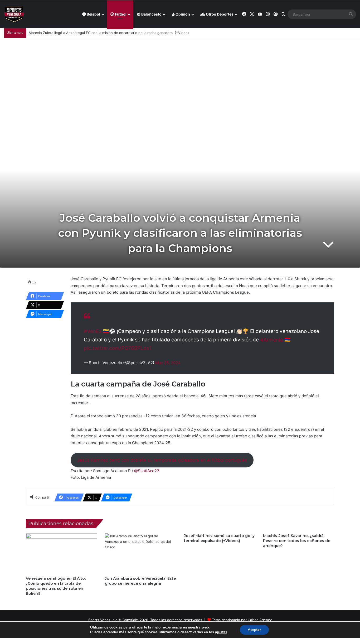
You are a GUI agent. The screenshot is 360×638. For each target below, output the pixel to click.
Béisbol (93, 14)
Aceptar (254, 629)
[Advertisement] (180, 78)
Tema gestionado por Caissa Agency (242, 620)
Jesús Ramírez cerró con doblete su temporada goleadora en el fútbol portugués (162, 460)
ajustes (221, 632)
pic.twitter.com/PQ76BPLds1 (118, 348)
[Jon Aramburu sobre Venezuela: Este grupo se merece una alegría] (140, 553)
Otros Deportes (219, 14)
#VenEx (92, 331)
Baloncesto (151, 14)
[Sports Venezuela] (14, 14)
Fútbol (120, 14)
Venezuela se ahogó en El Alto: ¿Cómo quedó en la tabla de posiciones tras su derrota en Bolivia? (56, 586)
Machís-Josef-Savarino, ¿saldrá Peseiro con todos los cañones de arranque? (296, 540)
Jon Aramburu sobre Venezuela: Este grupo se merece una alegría (140, 581)
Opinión (182, 14)
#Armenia (271, 340)
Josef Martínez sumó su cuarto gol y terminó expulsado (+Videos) (219, 538)
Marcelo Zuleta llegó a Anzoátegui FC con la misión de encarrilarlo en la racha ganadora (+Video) (109, 33)
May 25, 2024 (168, 362)
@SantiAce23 (146, 470)
